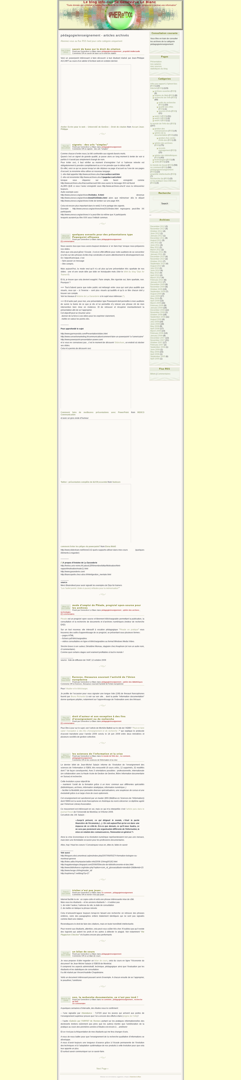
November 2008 (157, 312)
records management (164, 149)
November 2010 (157, 259)
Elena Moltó (110, 546)
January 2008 (156, 335)
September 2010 (157, 263)
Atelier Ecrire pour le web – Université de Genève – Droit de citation (93, 127)
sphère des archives (131, 610)
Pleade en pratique (129, 629)
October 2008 (156, 314)
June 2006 (155, 349)
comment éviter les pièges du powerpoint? (80, 546)
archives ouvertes (162, 91)
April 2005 (155, 359)
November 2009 (157, 287)
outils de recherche (167, 102)
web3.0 (157, 118)
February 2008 (156, 333)
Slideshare (119, 342)
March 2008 (155, 331)
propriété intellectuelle (131, 51)
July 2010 (154, 268)
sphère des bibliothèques (133, 682)
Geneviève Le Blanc (135, 1077)
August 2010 (156, 266)
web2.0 (157, 116)
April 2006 (155, 354)
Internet (153, 88)
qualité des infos (166, 107)
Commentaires (163, 374)
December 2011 (157, 238)
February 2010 (156, 280)
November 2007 (157, 340)
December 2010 (157, 256)
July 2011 (154, 243)
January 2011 (156, 254)
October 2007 (156, 342)
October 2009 (156, 289)
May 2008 (154, 326)
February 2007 (156, 345)
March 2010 (155, 277)
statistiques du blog (159, 69)
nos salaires (155, 64)
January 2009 (156, 308)
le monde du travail (158, 165)
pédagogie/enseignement (111, 51)
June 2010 (155, 270)
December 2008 (157, 310)
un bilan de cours (83, 951)
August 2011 (155, 240)
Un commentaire (78, 1003)
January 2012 (156, 236)
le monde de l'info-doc (110, 756)
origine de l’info (130, 1016)
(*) (123, 296)
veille (156, 162)
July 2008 (154, 322)
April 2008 (155, 328)
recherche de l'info (162, 97)
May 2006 (154, 352)
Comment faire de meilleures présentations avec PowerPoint (95, 412)
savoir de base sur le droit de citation (96, 49)
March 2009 (155, 303)
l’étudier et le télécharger (76, 688)
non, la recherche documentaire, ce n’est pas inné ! (105, 997)
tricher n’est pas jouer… (87, 890)
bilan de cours (101, 960)
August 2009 (156, 294)
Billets (153, 374)
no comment (125, 756)
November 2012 (157, 229)
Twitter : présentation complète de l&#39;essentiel (84, 482)
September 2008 (157, 317)
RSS (153, 86)
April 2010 (155, 275)
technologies (66, 612)
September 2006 (157, 347)
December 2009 (157, 284)
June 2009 (155, 296)
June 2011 (155, 245)
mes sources (156, 66)
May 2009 (154, 298)
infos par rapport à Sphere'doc (163, 84)
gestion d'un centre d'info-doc (167, 139)
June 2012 (155, 233)
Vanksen (116, 482)
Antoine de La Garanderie (88, 296)
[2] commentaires (67, 614)
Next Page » (102, 1068)
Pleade (64, 619)
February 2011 (156, 252)
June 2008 (155, 324)
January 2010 (156, 282)
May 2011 (154, 247)
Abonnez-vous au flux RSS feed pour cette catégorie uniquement (91, 41)
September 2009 (157, 291)
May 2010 (154, 273)
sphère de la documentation (161, 134)
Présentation (156, 62)
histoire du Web (161, 95)
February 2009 (156, 305)
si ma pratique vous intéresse (163, 181)
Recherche (165, 193)
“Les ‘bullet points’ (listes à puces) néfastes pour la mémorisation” (90, 588)
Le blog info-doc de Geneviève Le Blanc (119, 2)
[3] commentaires (67, 241)
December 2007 (157, 338)
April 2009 (155, 301)
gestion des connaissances (161, 130)
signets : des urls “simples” (90, 144)
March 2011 (155, 250)
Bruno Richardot (78, 696)
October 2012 (156, 231)
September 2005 (157, 356)
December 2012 (157, 226)
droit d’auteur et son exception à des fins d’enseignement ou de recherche (99, 717)
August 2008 (156, 319)
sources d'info (165, 111)
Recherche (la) (157, 178)
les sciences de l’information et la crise (97, 753)
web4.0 (157, 120)
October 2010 (156, 261)
